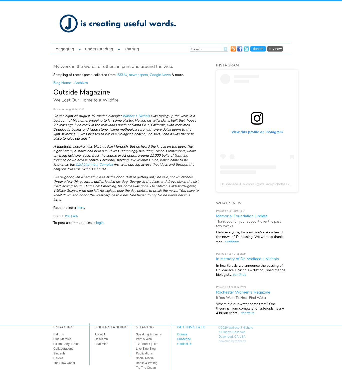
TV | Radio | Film (147, 343)
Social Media (145, 358)
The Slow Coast (64, 362)
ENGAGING (65, 49)
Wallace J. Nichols (136, 116)
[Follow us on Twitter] (246, 50)
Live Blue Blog (146, 348)
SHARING (131, 49)
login (100, 222)
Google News (160, 74)
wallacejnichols (272, 184)
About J (100, 334)
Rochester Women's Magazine (243, 292)
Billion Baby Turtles (66, 343)
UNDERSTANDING (99, 49)
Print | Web (71, 216)
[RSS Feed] (233, 50)
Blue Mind (101, 343)
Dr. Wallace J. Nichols (237, 184)
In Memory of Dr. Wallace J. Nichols (247, 259)
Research (101, 339)
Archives (81, 82)
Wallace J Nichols (241, 327)
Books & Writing (146, 362)
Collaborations (63, 348)
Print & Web (144, 339)
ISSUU (122, 74)
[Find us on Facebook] (240, 50)
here (80, 207)
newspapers (138, 74)
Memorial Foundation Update (241, 216)
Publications (144, 353)
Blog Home (62, 82)
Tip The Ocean (146, 367)
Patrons (58, 334)
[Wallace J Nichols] (118, 38)
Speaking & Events (149, 334)
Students (59, 353)
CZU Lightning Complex (94, 164)
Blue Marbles (62, 339)
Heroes (58, 358)
